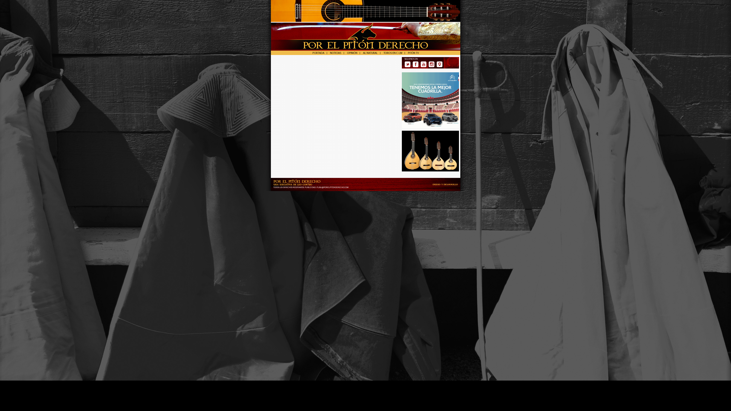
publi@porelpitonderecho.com (333, 187)
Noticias (335, 52)
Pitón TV (413, 52)
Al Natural (370, 52)
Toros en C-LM (392, 52)
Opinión (352, 52)
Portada (318, 52)
